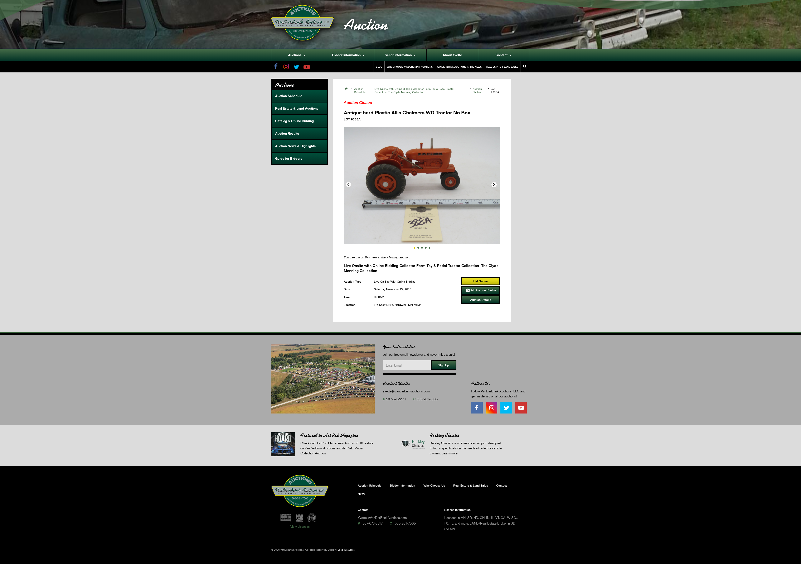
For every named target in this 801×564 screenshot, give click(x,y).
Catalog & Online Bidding (294, 121)
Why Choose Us (434, 485)
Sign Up (443, 365)
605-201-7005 (427, 399)
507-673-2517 (396, 399)
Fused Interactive (345, 549)
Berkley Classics (444, 435)
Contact (504, 55)
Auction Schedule (288, 96)
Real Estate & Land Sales (502, 66)
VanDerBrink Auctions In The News (459, 66)
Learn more (449, 453)
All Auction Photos (481, 290)
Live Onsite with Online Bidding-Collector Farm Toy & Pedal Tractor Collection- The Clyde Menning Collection (414, 90)
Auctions (297, 55)
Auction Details (480, 299)
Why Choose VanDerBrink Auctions (410, 66)
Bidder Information (349, 55)
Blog (379, 66)
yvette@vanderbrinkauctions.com (406, 391)
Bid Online (480, 281)
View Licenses (300, 526)
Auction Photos (477, 90)
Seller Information (401, 55)
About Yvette (452, 55)
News (361, 493)
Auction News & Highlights (295, 146)
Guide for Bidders (288, 158)
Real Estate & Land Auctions (296, 108)
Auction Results (287, 133)
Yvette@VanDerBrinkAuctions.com (382, 518)
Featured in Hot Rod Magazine (329, 435)
